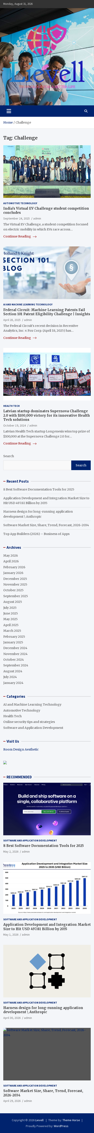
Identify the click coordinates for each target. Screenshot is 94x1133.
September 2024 (15, 665)
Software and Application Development (33, 728)
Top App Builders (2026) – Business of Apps (36, 534)
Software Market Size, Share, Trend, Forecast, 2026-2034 (46, 525)
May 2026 (10, 556)
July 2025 (10, 608)
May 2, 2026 (10, 851)
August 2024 (12, 671)
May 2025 (10, 619)
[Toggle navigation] (8, 111)
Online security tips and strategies (29, 722)
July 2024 (10, 677)
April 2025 (11, 625)
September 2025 (15, 596)
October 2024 (13, 660)
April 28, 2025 (12, 320)
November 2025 (15, 584)
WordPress (61, 1126)
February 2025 (14, 637)
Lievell (39, 1120)
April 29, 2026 (12, 1101)
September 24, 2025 (16, 218)
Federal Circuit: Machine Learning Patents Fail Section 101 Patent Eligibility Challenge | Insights (46, 312)
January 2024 (13, 683)
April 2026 (11, 561)
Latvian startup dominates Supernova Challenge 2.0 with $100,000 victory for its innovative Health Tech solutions (46, 415)
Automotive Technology (20, 203)
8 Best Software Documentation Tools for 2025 (38, 489)
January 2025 (13, 642)
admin (37, 218)
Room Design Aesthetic (21, 749)
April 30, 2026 (12, 1018)
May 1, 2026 (10, 934)
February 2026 (14, 567)
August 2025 (12, 602)
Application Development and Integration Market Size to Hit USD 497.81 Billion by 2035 (47, 926)
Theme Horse (71, 1120)
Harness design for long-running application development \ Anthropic (43, 1010)
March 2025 (12, 631)
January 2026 (13, 573)
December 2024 (15, 648)
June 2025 (10, 613)
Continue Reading (17, 236)
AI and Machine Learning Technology (27, 304)
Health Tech (11, 405)
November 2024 (15, 654)
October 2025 (13, 590)
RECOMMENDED (19, 777)
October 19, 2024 (14, 425)
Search (8, 456)
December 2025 (15, 579)
